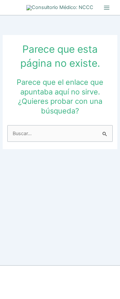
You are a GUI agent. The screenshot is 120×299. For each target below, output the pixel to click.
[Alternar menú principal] (106, 7)
